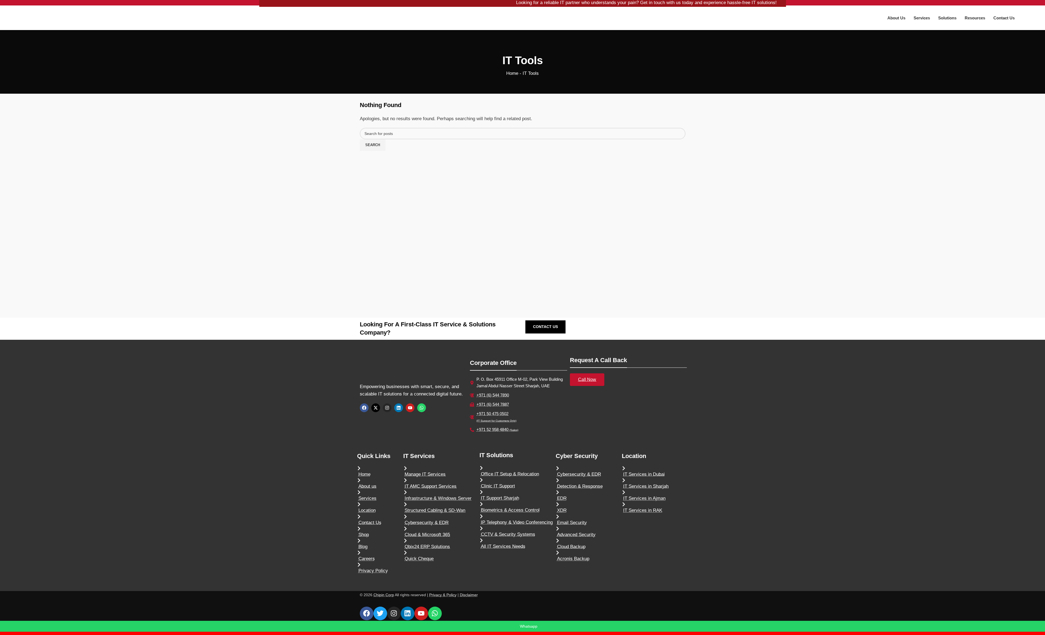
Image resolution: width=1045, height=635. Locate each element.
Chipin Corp (383, 595)
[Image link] (394, 369)
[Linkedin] (398, 407)
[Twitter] (380, 613)
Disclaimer (469, 595)
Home (512, 73)
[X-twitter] (375, 407)
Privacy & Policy (443, 595)
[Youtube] (410, 407)
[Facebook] (364, 407)
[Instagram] (387, 407)
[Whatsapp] (421, 407)
